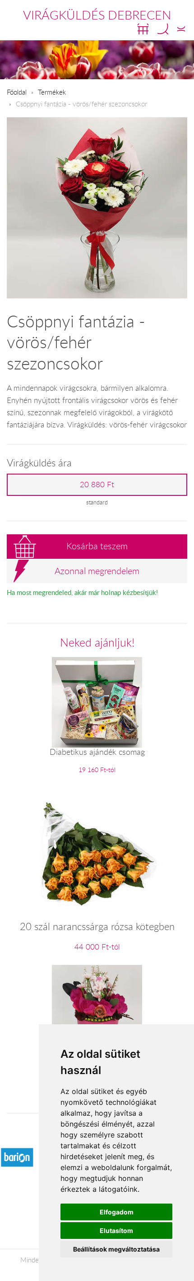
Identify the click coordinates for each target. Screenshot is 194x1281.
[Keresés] (162, 29)
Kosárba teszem (97, 546)
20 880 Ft (97, 484)
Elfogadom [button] (117, 1212)
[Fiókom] (181, 29)
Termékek (52, 91)
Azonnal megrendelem (97, 571)
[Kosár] (143, 29)
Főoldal (17, 91)
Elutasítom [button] (116, 1230)
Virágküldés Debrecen (97, 15)
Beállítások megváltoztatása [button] (116, 1249)
